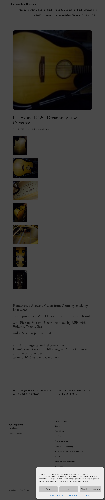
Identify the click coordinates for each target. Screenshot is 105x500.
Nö (68, 489)
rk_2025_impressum (85, 495)
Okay (48, 489)
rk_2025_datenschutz (69, 495)
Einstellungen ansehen (90, 489)
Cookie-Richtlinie (54, 495)
